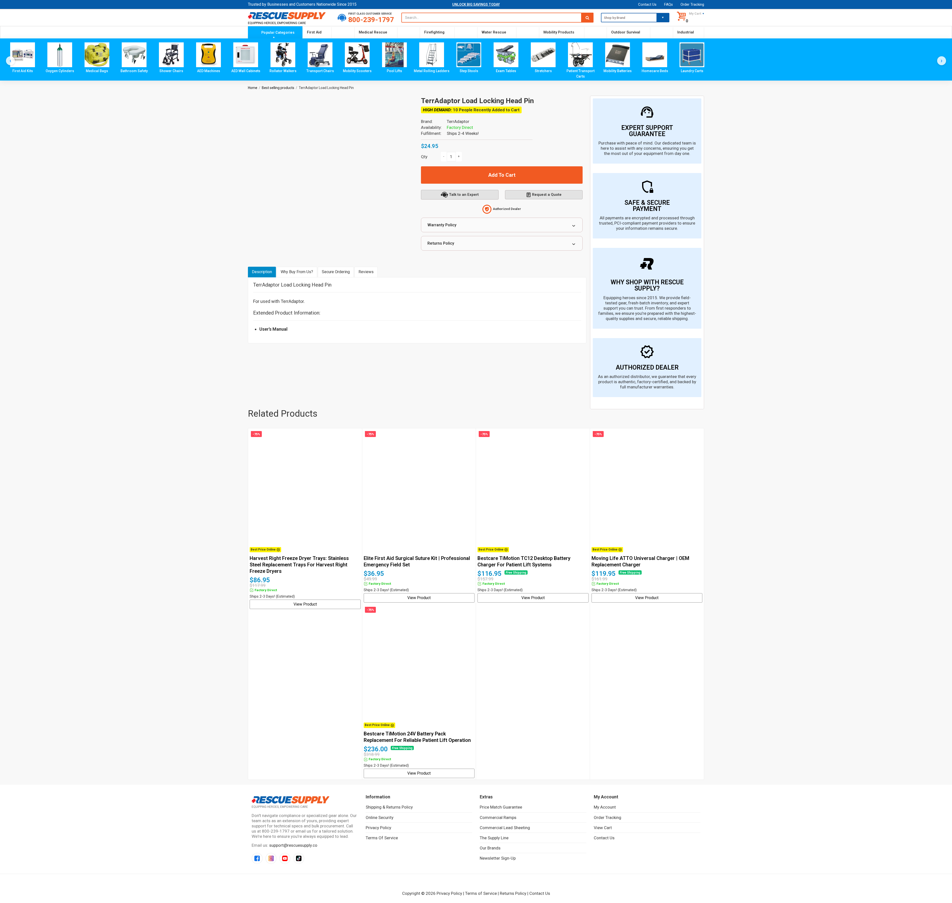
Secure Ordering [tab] (336, 271)
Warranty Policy (441, 225)
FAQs (668, 4)
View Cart (603, 827)
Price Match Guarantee (501, 807)
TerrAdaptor (458, 121)
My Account (605, 807)
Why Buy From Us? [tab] (297, 271)
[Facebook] (257, 858)
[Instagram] (271, 858)
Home (252, 88)
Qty (424, 156)
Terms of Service (382, 837)
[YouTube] (284, 858)
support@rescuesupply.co (293, 845)
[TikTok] (298, 858)
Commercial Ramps (498, 817)
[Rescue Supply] (289, 15)
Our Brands (490, 847)
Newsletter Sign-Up (498, 858)
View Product (305, 604)
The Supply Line (494, 837)
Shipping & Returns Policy (389, 807)
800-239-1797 (371, 20)
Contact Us (647, 4)
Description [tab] (262, 271)
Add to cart (501, 175)
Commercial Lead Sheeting (505, 827)
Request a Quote (547, 194)
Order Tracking (692, 4)
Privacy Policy (378, 827)
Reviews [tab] (366, 271)
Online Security (379, 817)
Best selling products (278, 88)
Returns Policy (440, 243)
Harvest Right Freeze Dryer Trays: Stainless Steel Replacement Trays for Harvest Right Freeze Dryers (299, 564)
